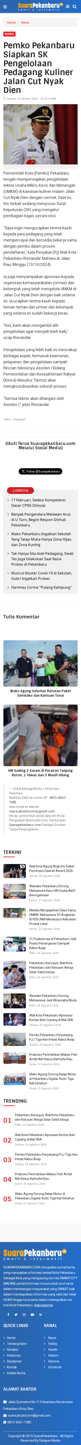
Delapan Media (49, 1440)
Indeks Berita (16, 1373)
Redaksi (12, 1349)
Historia (53, 1361)
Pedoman (14, 1355)
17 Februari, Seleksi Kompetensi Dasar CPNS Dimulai (38, 503)
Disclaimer (14, 1361)
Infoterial (54, 1367)
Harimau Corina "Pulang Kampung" (41, 587)
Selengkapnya (43, 1305)
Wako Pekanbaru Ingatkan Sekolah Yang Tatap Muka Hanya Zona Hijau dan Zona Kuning (41, 539)
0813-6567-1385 (18, 1422)
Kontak (12, 1367)
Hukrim (53, 1355)
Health (53, 1349)
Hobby (52, 1344)
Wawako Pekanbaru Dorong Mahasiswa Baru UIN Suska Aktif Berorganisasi (52, 890)
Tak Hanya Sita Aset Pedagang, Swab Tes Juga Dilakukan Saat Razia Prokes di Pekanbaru (42, 559)
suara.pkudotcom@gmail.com (29, 1415)
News (25, 22)
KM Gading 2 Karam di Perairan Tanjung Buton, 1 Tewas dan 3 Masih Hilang (40, 772)
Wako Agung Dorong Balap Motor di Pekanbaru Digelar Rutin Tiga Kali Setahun (52, 1078)
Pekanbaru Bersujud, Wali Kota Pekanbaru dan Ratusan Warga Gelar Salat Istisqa (51, 967)
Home (11, 22)
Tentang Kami (17, 1344)
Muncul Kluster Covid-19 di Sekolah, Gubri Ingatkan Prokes (41, 576)
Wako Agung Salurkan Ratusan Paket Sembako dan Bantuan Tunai (40, 693)
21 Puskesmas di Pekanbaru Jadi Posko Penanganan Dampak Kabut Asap (52, 943)
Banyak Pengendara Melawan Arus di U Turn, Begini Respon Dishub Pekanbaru (41, 520)
